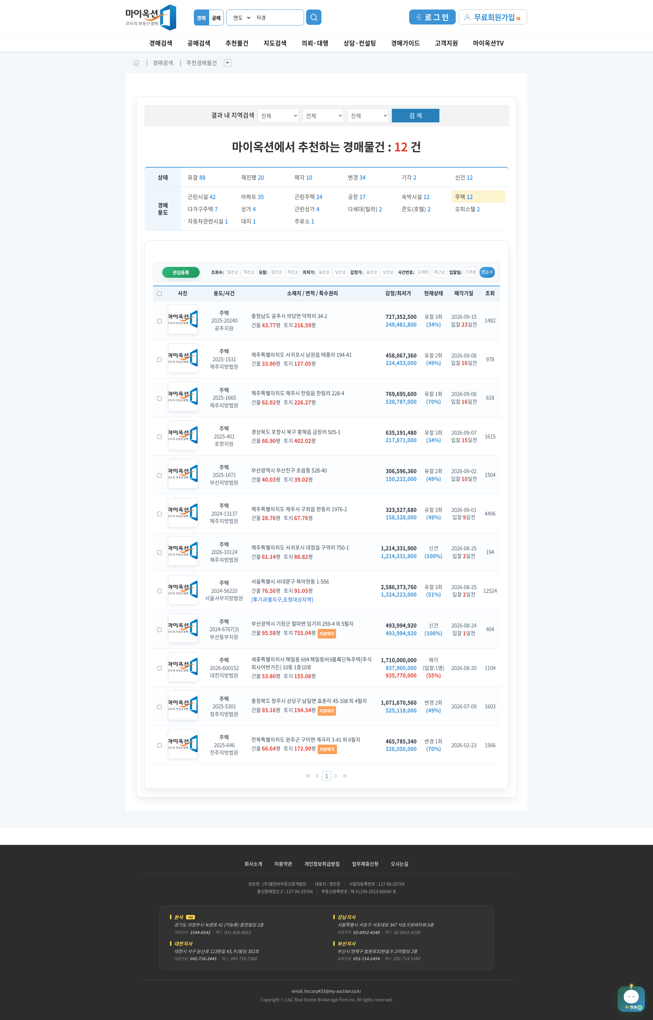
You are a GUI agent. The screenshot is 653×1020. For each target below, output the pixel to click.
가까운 (470, 272)
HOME (136, 62)
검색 (313, 17)
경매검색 (160, 43)
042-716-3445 (203, 958)
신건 (464, 177)
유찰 (196, 177)
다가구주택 (203, 209)
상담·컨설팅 (360, 43)
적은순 (249, 272)
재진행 (252, 177)
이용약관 (283, 863)
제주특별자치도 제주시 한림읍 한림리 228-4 (297, 393)
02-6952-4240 (366, 932)
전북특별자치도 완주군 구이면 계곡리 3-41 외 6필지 (306, 739)
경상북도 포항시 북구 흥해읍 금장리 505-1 (295, 432)
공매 (216, 17)
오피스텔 (467, 209)
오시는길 (399, 863)
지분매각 (326, 634)
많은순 (232, 272)
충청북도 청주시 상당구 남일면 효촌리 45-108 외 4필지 (309, 700)
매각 (303, 177)
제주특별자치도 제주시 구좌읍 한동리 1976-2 (299, 509)
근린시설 (202, 196)
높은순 (324, 272)
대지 (248, 221)
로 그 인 (437, 16)
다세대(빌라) (365, 209)
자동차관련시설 (208, 221)
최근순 (439, 272)
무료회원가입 (495, 16)
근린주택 (308, 196)
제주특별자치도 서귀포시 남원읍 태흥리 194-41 (301, 354)
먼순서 (487, 272)
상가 (248, 209)
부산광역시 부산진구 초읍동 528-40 (289, 470)
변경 (357, 177)
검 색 (415, 115)
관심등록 (181, 272)
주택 (464, 196)
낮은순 (340, 272)
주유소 (304, 221)
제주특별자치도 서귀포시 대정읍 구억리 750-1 (300, 547)
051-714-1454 (366, 958)
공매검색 (199, 43)
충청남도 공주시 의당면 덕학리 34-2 (289, 316)
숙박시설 (416, 196)
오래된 (423, 272)
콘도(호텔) (416, 209)
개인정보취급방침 (322, 863)
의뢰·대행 (315, 43)
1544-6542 (200, 932)
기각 (409, 177)
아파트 (252, 196)
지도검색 (275, 43)
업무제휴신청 (365, 863)
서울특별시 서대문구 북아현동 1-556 (290, 581)
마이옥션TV (488, 43)
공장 (357, 196)
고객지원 (446, 43)
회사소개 (253, 863)
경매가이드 (405, 43)
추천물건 (237, 43)
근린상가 (307, 209)
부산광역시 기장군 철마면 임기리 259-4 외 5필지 (302, 623)
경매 (201, 17)
